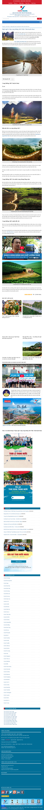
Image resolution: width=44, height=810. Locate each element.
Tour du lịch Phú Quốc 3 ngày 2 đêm (10, 724)
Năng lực (15, 3)
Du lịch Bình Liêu (7, 593)
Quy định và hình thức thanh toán (7, 756)
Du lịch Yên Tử (6, 682)
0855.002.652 (29, 744)
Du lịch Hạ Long (7, 596)
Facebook (4, 807)
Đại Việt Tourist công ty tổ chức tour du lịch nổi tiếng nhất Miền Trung (16, 529)
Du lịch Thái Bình (7, 689)
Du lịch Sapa (6, 583)
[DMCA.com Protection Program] (5, 796)
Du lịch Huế (6, 653)
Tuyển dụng (33, 3)
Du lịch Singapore (7, 656)
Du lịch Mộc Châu (7, 588)
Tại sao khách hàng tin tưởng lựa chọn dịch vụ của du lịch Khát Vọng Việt (22, 14)
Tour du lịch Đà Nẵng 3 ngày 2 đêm (10, 720)
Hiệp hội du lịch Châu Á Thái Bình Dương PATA (9, 769)
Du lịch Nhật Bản (7, 661)
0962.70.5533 (18, 744)
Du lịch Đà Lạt (6, 630)
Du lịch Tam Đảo (7, 637)
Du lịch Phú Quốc (7, 632)
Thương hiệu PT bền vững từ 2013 (13, 16)
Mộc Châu (8, 26)
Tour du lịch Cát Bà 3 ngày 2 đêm (10, 713)
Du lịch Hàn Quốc (7, 669)
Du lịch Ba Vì (6, 635)
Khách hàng (21, 3)
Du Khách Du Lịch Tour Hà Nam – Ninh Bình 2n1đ (13, 518)
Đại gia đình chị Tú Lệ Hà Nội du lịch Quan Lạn (12, 513)
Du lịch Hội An (6, 697)
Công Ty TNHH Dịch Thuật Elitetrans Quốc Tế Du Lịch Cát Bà (15, 531)
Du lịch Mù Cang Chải (8, 580)
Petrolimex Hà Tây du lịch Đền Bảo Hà (11, 524)
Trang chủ (3, 26)
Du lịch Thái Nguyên (7, 692)
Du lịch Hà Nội (6, 640)
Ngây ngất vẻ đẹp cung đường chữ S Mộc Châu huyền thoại (19, 26)
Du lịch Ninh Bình (7, 687)
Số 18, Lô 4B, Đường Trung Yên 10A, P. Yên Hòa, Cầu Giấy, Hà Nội (16, 735)
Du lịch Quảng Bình (7, 622)
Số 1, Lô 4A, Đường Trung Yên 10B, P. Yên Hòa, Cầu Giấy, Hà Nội (17, 737)
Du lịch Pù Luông (7, 650)
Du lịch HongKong (7, 676)
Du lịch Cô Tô (6, 601)
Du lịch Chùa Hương (7, 666)
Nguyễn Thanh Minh (7, 425)
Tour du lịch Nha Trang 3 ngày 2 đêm (10, 721)
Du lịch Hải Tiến (6, 617)
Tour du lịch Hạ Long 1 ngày (9, 711)
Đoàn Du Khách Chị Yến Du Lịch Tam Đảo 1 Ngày (13, 521)
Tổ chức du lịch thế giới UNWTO (7, 768)
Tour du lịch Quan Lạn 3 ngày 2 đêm (10, 716)
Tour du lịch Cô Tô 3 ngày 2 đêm (10, 715)
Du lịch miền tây (7, 645)
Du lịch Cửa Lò (6, 611)
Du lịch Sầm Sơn (7, 609)
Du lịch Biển (6, 663)
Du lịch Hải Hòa (6, 619)
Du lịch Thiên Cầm (7, 614)
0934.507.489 (23, 744)
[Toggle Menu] (40, 21)
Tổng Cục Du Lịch (4, 766)
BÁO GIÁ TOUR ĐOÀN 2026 (26, 12)
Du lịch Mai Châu (7, 585)
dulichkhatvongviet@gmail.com (9, 746)
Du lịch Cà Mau (6, 684)
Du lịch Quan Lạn (7, 598)
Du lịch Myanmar (7, 674)
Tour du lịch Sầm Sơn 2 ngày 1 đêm (10, 717)
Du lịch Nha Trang (7, 627)
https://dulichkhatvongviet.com (10, 747)
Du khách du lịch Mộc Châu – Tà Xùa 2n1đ (11, 526)
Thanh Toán (27, 3)
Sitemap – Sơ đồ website (5, 758)
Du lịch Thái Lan (7, 658)
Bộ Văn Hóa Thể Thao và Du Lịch (7, 765)
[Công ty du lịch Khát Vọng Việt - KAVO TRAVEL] (22, 8)
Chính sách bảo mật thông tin (6, 757)
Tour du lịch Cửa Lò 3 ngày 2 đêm (10, 719)
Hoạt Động (10, 3)
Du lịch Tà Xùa (6, 702)
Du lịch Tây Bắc (6, 643)
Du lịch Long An (6, 695)
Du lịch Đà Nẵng (7, 624)
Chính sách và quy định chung (6, 754)
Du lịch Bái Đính (7, 679)
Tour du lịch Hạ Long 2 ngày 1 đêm (10, 712)
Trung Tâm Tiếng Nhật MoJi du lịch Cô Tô (11, 516)
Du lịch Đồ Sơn (6, 606)
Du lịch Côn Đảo (7, 671)
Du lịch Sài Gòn (6, 648)
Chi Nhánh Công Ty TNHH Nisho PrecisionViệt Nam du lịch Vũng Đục (16, 511)
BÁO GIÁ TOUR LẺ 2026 (17, 12)
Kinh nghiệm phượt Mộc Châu (20, 41)
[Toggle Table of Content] (12, 79)
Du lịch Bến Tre (6, 700)
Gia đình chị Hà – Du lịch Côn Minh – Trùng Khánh (13, 534)
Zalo (3, 805)
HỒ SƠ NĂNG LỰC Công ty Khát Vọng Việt (22, 15)
